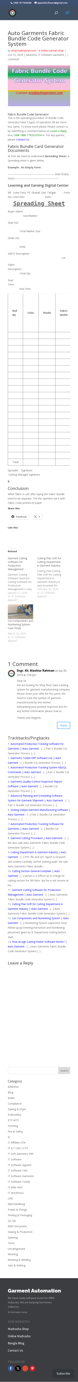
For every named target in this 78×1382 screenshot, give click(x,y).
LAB (10, 1198)
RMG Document (17, 1226)
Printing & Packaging (20, 1215)
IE (9, 1137)
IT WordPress (16, 1193)
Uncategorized (16, 1248)
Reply (63, 725)
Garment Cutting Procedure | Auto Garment (36, 838)
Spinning (13, 1237)
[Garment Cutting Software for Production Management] (22, 579)
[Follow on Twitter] (18, 1368)
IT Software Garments (51, 55)
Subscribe (63, 1373)
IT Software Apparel (19, 1165)
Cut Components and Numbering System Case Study (20, 624)
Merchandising (16, 1204)
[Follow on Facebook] (11, 1368)
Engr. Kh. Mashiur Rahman (35, 671)
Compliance (15, 1103)
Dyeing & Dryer (17, 1109)
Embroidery (14, 1114)
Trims (11, 1243)
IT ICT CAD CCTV (18, 1148)
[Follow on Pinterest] (32, 1368)
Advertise (31, 55)
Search (64, 1070)
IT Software (15, 1159)
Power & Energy (17, 1209)
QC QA (12, 1221)
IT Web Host (15, 1187)
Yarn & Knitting (16, 1265)
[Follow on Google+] (25, 1368)
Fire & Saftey (15, 1131)
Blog (10, 1092)
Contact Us (22, 139)
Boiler (11, 1098)
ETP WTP (13, 1120)
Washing (13, 1254)
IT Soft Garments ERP (21, 1153)
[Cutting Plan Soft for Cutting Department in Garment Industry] (52, 577)
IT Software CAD (18, 1170)
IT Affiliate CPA (16, 1142)
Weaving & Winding (19, 1259)
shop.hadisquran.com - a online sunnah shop (37, 50)
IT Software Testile (19, 1181)
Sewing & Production (20, 1232)
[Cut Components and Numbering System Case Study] (21, 611)
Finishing (13, 1126)
